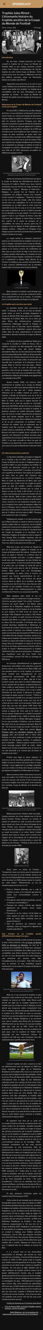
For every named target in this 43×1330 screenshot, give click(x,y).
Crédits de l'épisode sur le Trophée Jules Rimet (24, 1303)
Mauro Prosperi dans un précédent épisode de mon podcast (21, 732)
